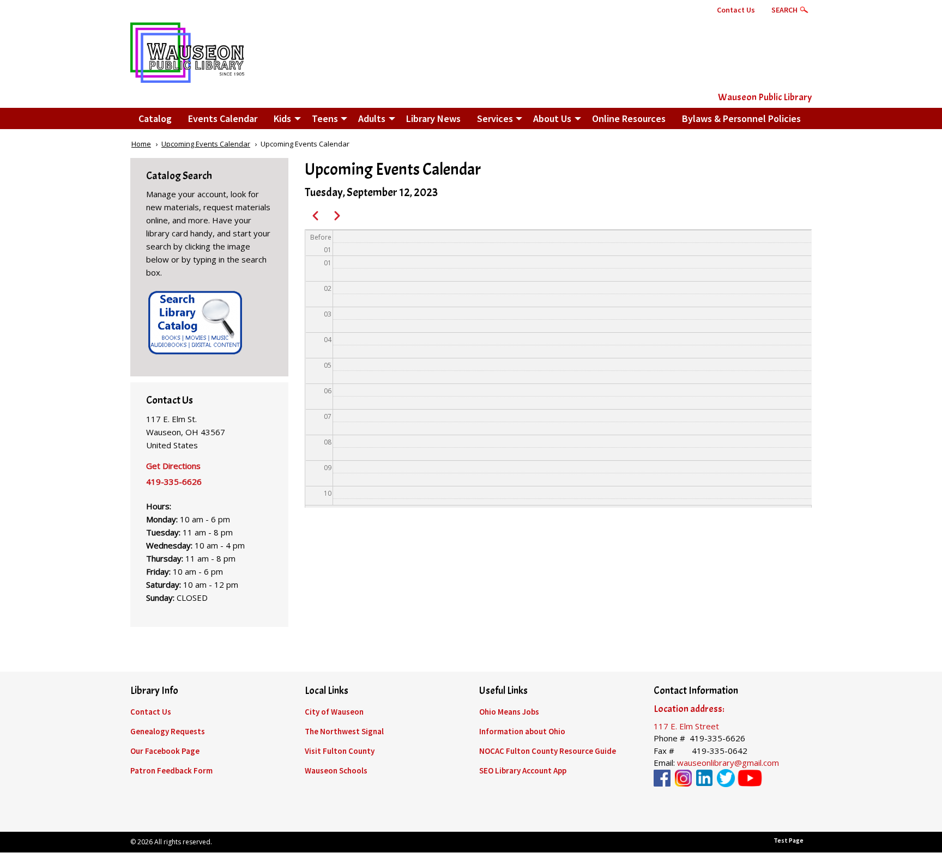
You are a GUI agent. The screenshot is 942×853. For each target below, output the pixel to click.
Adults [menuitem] (371, 118)
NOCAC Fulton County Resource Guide (547, 751)
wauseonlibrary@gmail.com (728, 762)
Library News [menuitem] (433, 118)
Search (784, 10)
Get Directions (173, 465)
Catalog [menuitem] (155, 118)
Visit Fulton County (340, 751)
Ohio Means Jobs (509, 711)
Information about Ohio (522, 731)
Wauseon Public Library (765, 97)
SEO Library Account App (522, 770)
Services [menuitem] (495, 118)
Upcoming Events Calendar (205, 144)
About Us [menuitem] (552, 118)
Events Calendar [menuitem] (222, 118)
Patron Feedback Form (171, 770)
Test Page (789, 840)
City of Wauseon (334, 711)
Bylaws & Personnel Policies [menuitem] (741, 118)
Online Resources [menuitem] (629, 118)
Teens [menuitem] (325, 118)
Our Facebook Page (165, 751)
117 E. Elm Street (686, 726)
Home (141, 144)
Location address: (689, 709)
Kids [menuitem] (282, 118)
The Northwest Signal (344, 731)
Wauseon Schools (336, 770)
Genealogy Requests (167, 731)
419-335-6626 (174, 481)
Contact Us (736, 10)
